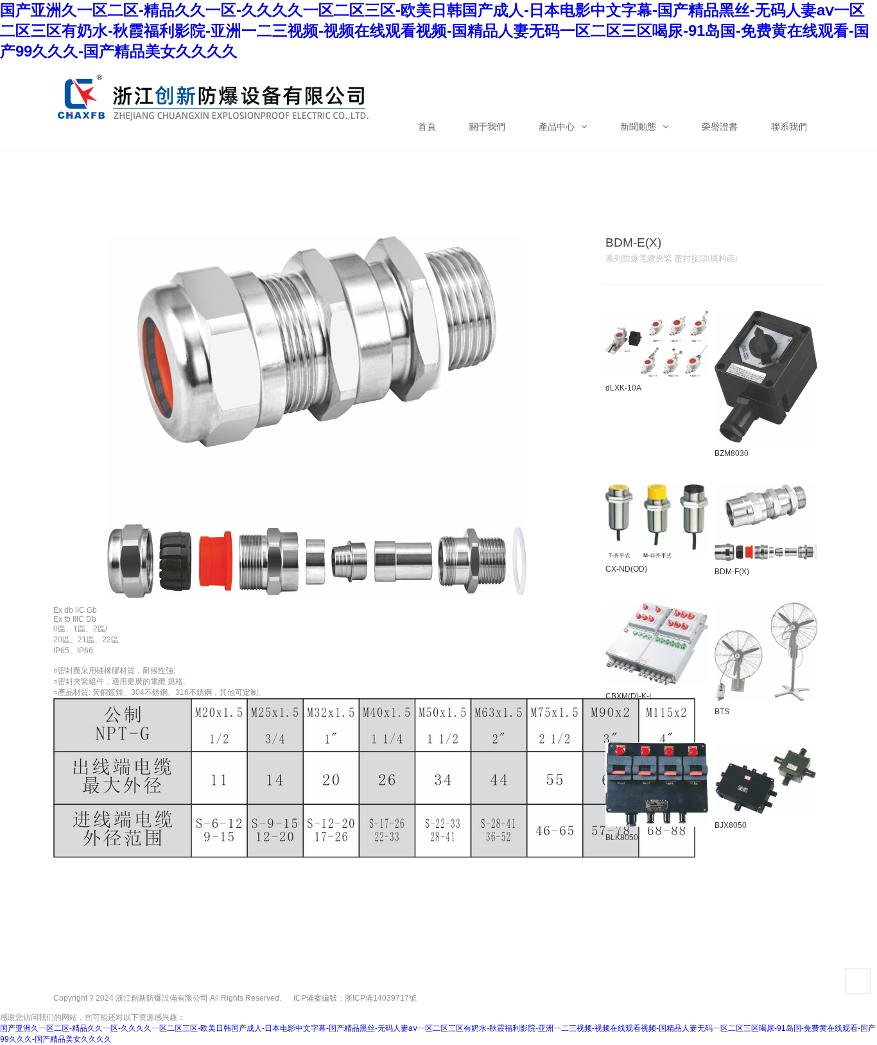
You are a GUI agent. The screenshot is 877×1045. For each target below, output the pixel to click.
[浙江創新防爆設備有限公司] (213, 87)
